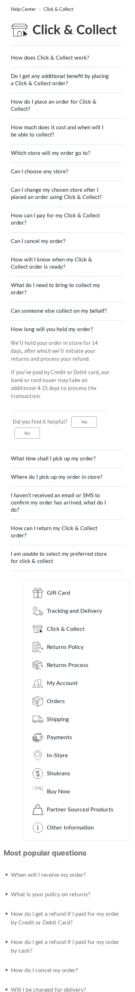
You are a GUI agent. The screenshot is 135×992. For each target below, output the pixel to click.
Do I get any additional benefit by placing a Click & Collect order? (60, 80)
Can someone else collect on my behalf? (59, 311)
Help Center (24, 9)
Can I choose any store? (39, 171)
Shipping (58, 719)
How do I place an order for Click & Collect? (53, 105)
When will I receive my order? (48, 875)
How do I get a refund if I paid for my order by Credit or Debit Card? (65, 918)
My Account (62, 683)
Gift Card (58, 593)
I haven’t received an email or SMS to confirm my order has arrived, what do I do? (58, 503)
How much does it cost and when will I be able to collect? (57, 131)
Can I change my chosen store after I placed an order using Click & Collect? (56, 193)
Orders (56, 701)
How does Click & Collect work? (50, 58)
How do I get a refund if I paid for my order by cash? (65, 946)
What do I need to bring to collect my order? (55, 289)
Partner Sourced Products (80, 810)
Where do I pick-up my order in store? (57, 477)
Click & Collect (58, 9)
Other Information (70, 828)
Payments (59, 737)
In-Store (57, 755)
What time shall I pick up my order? (53, 459)
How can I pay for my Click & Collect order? (55, 219)
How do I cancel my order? (44, 970)
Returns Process (67, 665)
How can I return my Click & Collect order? (54, 532)
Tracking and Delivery (74, 611)
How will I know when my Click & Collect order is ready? (51, 263)
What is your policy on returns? (50, 894)
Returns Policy (65, 647)
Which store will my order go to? (50, 153)
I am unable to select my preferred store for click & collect (59, 557)
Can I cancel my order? (38, 241)
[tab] (67, 58)
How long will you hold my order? (52, 329)
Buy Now (58, 791)
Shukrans (58, 773)
